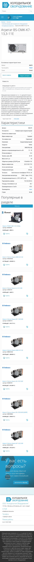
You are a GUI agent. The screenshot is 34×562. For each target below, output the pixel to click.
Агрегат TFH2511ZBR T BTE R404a (11, 226)
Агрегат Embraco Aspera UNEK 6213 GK (13, 350)
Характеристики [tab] (7, 119)
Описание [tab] (16, 119)
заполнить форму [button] (21, 482)
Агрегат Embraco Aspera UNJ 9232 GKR (13, 381)
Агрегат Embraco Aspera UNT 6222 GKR (13, 443)
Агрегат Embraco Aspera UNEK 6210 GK (13, 257)
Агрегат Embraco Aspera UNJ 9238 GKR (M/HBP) (15, 412)
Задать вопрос (24, 76)
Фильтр (17, 206)
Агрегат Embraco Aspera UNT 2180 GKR (13, 319)
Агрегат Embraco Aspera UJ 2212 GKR (12, 288)
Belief (30, 67)
